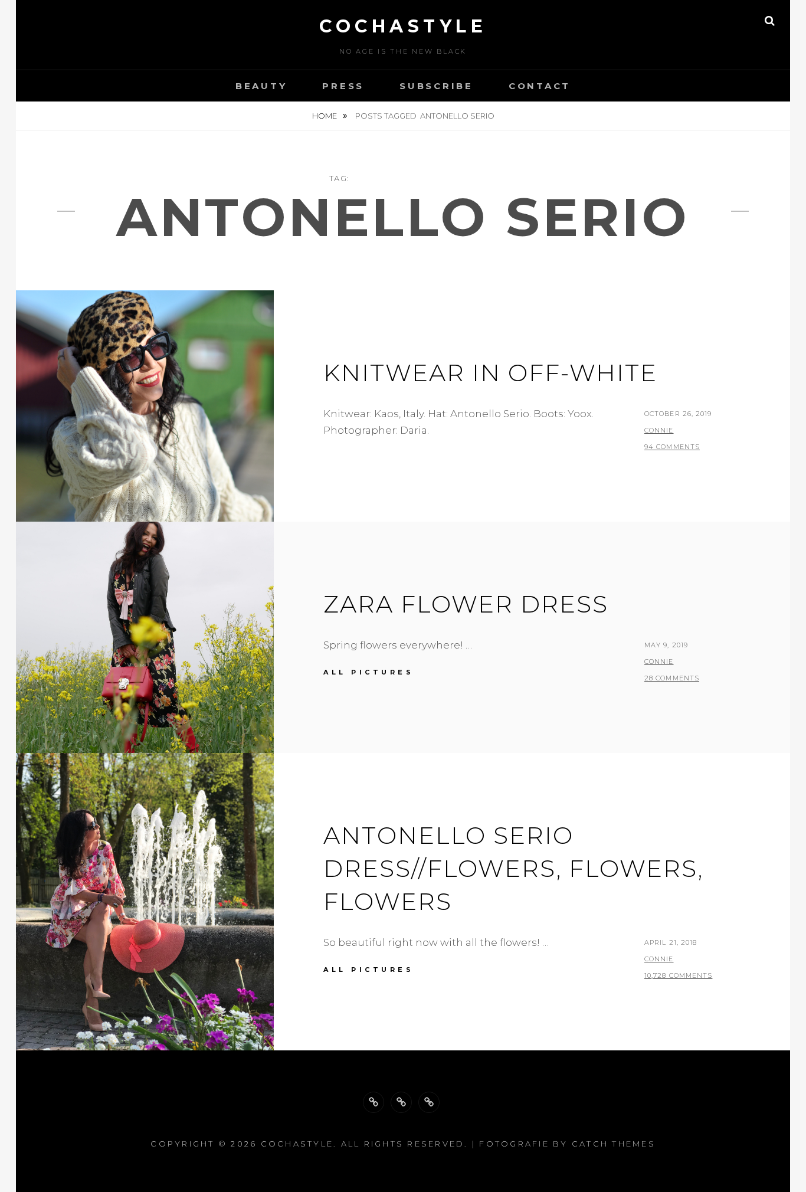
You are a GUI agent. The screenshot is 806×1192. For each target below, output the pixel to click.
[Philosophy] (401, 1102)
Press (343, 85)
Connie (659, 430)
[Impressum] (429, 1102)
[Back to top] (373, 1102)
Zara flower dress (465, 604)
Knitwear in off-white (490, 372)
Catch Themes (614, 1143)
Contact (540, 85)
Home (325, 115)
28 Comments (671, 678)
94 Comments (672, 447)
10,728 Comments (678, 975)
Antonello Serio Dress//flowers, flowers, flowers (513, 868)
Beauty (261, 85)
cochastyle (403, 26)
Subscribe (436, 85)
